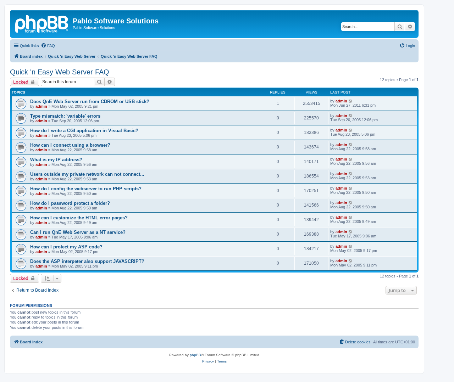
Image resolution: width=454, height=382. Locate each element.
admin (41, 106)
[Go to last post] (350, 101)
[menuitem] (48, 45)
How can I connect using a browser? (70, 145)
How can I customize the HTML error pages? (79, 217)
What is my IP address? (56, 159)
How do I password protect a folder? (70, 203)
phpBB (195, 355)
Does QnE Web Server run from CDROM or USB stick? (89, 101)
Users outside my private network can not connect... (87, 174)
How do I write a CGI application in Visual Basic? (84, 130)
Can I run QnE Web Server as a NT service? (78, 232)
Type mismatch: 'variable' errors (65, 116)
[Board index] (42, 23)
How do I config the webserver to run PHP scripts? (86, 188)
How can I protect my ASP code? (66, 246)
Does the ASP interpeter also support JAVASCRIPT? (87, 261)
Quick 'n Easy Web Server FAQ (59, 72)
